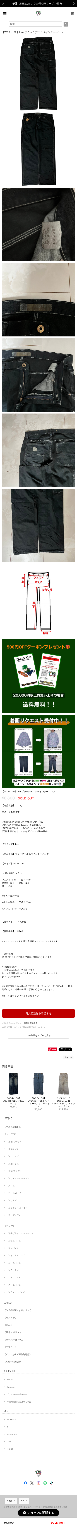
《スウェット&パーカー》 (18, 1178)
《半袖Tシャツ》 (14, 1141)
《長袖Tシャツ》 (14, 1171)
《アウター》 (12, 1200)
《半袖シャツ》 (13, 1149)
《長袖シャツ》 (13, 1163)
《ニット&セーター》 (16, 1193)
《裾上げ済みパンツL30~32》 (20, 1233)
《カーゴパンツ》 (14, 1285)
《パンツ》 (9, 1225)
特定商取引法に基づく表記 (19, 1401)
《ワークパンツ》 (14, 1263)
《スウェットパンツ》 (16, 1292)
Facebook (11, 1419)
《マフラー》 (11, 1347)
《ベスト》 (11, 1185)
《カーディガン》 (14, 1215)
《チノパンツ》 (13, 1248)
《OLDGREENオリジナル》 (18, 1310)
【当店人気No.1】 (13, 1126)
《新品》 (8, 1325)
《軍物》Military (12, 1332)
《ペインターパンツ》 (16, 1255)
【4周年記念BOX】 (14, 1361)
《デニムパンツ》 (14, 1240)
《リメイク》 (11, 1317)
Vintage (8, 1303)
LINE (9, 1441)
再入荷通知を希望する (39, 1013)
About (10, 1379)
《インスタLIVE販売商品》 (18, 1354)
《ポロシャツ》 (13, 1156)
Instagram (12, 1434)
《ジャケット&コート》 (17, 1208)
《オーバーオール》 (14, 1339)
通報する (68, 1057)
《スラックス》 (13, 1270)
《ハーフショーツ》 (15, 1277)
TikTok (10, 1449)
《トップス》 (11, 1134)
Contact (11, 1387)
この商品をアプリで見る (38, 1035)
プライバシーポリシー (17, 1394)
